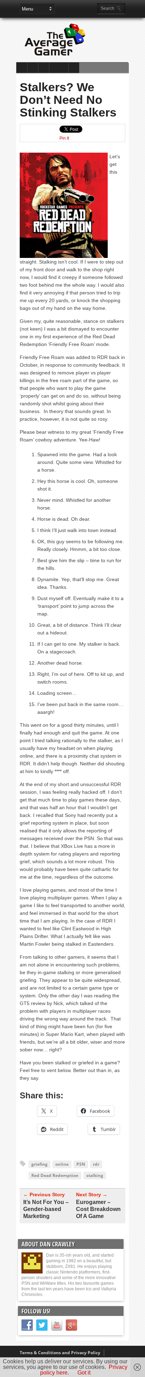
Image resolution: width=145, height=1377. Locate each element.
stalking (94, 1175)
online (62, 1164)
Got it (83, 1373)
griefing (39, 1164)
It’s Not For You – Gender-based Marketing (46, 1209)
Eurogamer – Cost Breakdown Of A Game (98, 1209)
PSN (80, 1164)
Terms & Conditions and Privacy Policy (60, 1353)
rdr (96, 1164)
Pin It (64, 138)
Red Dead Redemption (54, 1175)
